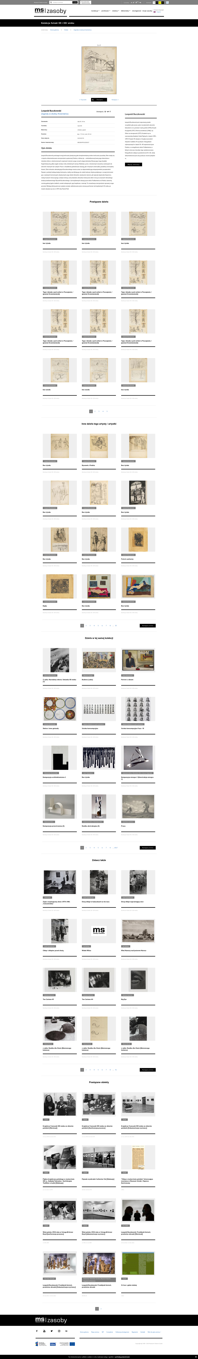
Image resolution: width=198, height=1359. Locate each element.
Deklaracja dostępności (122, 1332)
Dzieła (66, 30)
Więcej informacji (134, 164)
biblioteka (125, 11)
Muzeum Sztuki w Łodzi (40, 2)
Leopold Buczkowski (51, 110)
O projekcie (109, 1332)
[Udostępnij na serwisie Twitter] (108, 111)
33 (116, 626)
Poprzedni (83, 100)
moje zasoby (147, 11)
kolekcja (94, 11)
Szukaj (75, 2)
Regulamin (135, 1332)
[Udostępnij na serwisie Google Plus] (106, 111)
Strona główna (54, 30)
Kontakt (143, 1332)
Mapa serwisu (95, 1332)
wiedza (115, 11)
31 (116, 1070)
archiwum (105, 11)
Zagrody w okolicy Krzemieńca (82, 30)
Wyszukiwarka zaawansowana (85, 2)
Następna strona (147, 626)
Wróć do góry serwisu (154, 1332)
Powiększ (100, 100)
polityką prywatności (122, 1357)
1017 (116, 848)
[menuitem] (95, 11)
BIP (103, 1332)
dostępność (136, 11)
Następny (114, 100)
